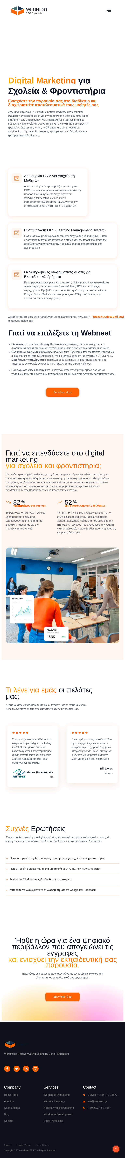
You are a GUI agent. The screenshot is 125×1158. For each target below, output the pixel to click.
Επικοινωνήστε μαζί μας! (108, 316)
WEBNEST (37, 9)
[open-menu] (109, 10)
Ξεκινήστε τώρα (62, 392)
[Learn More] (115, 1149)
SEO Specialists (35, 13)
